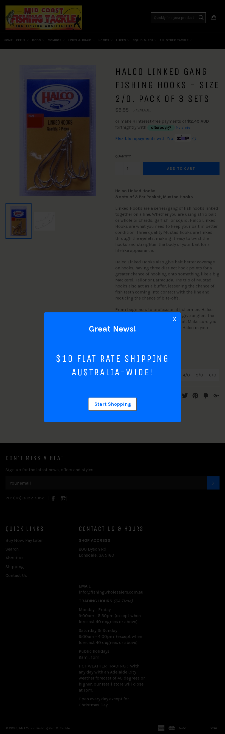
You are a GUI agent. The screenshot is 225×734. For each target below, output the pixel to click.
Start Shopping (112, 404)
